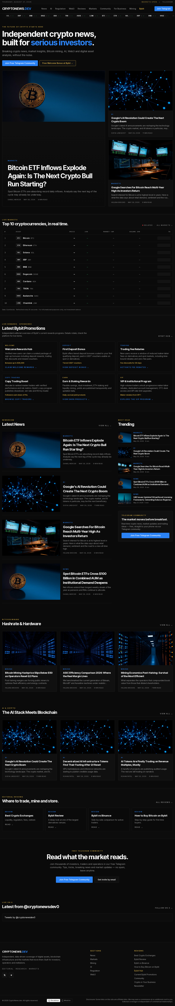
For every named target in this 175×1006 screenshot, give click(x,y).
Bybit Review (140, 959)
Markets (93, 8)
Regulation (60, 8)
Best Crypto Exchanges (144, 955)
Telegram (167, 2)
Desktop (55, 1000)
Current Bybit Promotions (145, 974)
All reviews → (164, 802)
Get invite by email (107, 879)
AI (51, 8)
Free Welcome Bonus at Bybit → (57, 63)
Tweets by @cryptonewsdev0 (20, 917)
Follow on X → (164, 908)
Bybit (141, 8)
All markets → (165, 225)
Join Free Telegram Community (20, 63)
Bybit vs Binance (141, 963)
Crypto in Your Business (145, 982)
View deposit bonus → (76, 367)
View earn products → (76, 399)
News (44, 8)
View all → (105, 426)
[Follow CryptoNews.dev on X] (4, 975)
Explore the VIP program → (136, 399)
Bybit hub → (165, 336)
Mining (132, 8)
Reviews (82, 8)
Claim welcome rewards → (21, 367)
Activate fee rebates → (134, 367)
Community (105, 8)
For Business (120, 8)
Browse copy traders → (19, 399)
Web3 (71, 8)
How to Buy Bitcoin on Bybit (146, 967)
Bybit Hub (138, 971)
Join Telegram (164, 8)
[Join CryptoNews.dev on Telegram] (11, 975)
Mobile (67, 1000)
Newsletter (139, 986)
